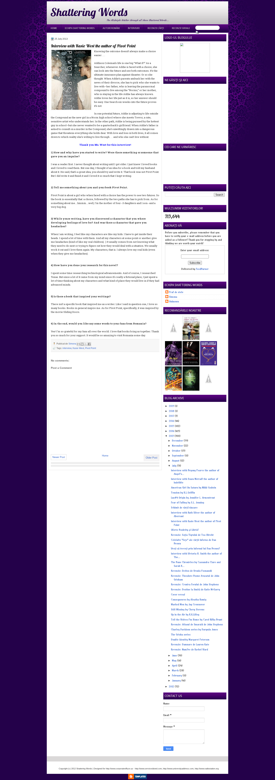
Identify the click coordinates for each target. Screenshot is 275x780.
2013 (172, 435)
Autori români (111, 28)
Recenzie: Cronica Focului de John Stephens (195, 584)
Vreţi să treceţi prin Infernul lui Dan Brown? (195, 548)
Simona (72, 343)
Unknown (174, 301)
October (176, 450)
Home (54, 28)
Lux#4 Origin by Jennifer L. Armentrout (193, 497)
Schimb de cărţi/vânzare (184, 507)
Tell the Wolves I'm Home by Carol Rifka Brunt (196, 619)
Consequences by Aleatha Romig (188, 599)
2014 (172, 431)
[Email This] (78, 344)
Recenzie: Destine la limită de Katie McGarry (195, 589)
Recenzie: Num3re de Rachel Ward (189, 649)
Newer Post (58, 457)
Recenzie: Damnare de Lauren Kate (190, 644)
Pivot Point (90, 348)
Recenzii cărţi (156, 28)
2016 (172, 420)
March (175, 670)
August (176, 460)
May (174, 660)
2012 (172, 686)
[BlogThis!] (82, 344)
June (175, 655)
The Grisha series (180, 634)
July (174, 465)
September (178, 455)
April (175, 665)
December (178, 440)
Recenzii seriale (181, 28)
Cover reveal (178, 594)
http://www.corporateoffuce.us (119, 768)
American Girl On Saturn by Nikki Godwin (193, 487)
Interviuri (134, 28)
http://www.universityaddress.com (178, 768)
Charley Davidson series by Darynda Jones (194, 629)
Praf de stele (176, 292)
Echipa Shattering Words (80, 28)
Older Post (151, 457)
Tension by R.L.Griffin (183, 492)
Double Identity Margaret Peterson (190, 639)
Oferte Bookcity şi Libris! (184, 529)
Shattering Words (88, 12)
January (176, 680)
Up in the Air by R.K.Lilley (185, 614)
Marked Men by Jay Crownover (188, 604)
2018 (172, 411)
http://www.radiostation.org (207, 768)
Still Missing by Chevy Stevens (187, 609)
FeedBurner (202, 268)
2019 (172, 405)
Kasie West (78, 348)
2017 (172, 415)
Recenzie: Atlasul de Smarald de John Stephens (197, 624)
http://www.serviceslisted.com (148, 768)
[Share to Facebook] (89, 344)
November (178, 445)
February (177, 675)
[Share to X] (86, 344)
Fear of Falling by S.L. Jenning (187, 502)
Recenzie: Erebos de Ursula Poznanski (191, 570)
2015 (172, 426)
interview (66, 348)
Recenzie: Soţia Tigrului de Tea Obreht (192, 534)
